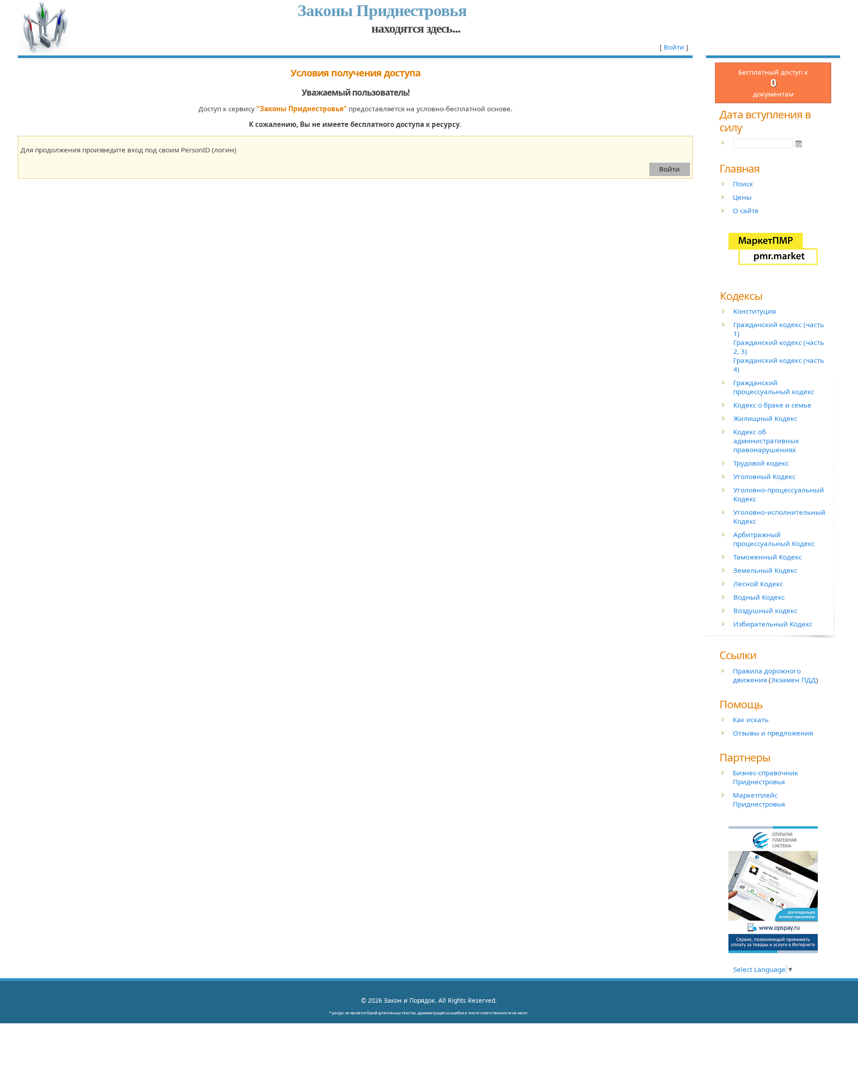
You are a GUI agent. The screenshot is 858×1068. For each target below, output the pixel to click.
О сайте (746, 210)
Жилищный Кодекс (765, 418)
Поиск (743, 183)
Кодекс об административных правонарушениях (766, 440)
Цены (742, 197)
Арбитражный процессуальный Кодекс (774, 539)
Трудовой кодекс (761, 462)
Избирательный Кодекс (772, 623)
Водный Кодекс (759, 597)
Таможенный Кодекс (767, 556)
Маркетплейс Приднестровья (759, 799)
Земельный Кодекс (765, 570)
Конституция (754, 311)
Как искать (751, 719)
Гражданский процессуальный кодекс (773, 387)
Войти (674, 46)
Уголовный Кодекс (764, 476)
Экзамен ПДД (793, 679)
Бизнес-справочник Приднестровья (765, 777)
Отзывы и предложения (773, 732)
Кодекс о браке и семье (772, 404)
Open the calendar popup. (798, 143)
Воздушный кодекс (765, 610)
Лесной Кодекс (758, 583)
